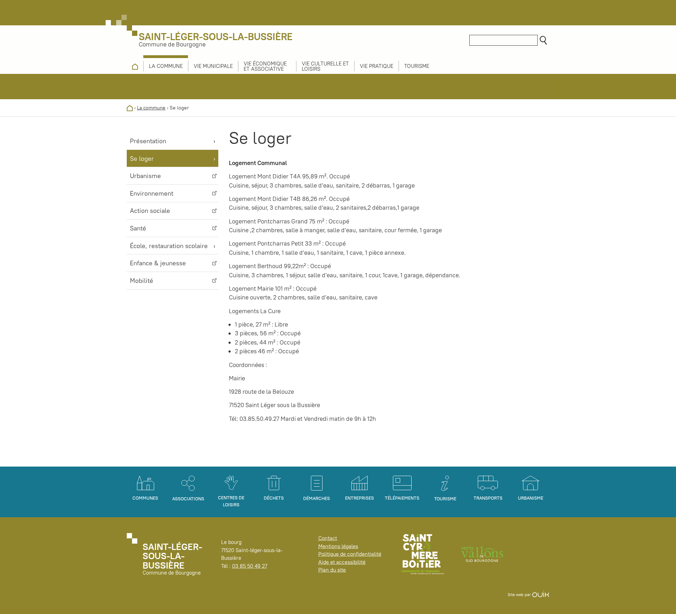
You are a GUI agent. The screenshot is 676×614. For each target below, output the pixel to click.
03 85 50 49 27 (249, 566)
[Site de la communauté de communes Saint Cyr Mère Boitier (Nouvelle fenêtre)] (422, 553)
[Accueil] (130, 108)
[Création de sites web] (540, 594)
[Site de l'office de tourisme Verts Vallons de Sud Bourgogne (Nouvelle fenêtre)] (482, 553)
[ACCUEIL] (135, 66)
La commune (151, 108)
